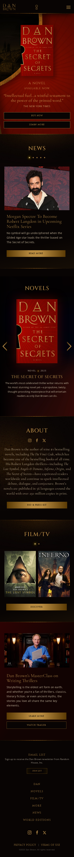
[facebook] (37, 440)
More (37, 805)
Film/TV (37, 798)
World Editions (37, 820)
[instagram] (29, 440)
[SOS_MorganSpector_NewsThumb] (36, 168)
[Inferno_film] (54, 552)
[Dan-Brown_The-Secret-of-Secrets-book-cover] (37, 331)
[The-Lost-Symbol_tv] (20, 552)
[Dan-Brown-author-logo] (9, 5)
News (37, 812)
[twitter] (44, 440)
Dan (37, 784)
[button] (29, 157)
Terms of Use (50, 844)
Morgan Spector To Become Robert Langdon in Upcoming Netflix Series (34, 221)
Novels (37, 791)
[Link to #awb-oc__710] (36, 7)
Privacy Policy (25, 844)
